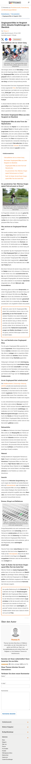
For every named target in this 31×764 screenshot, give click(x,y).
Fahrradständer (11, 485)
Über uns (4, 744)
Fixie (14, 88)
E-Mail (3, 683)
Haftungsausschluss (7, 753)
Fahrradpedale (13, 554)
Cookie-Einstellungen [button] (7, 759)
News (3, 740)
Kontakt (4, 750)
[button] (2, 39)
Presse (4, 746)
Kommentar (4, 690)
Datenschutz (5, 755)
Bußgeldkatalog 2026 (18, 3)
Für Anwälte (5, 748)
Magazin (4, 742)
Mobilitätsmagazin (15, 2)
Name (3, 676)
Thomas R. (6, 31)
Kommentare (17, 39)
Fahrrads (16, 145)
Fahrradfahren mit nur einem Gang (14, 157)
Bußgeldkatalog (5, 14)
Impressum (5, 757)
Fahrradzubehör (15, 14)
